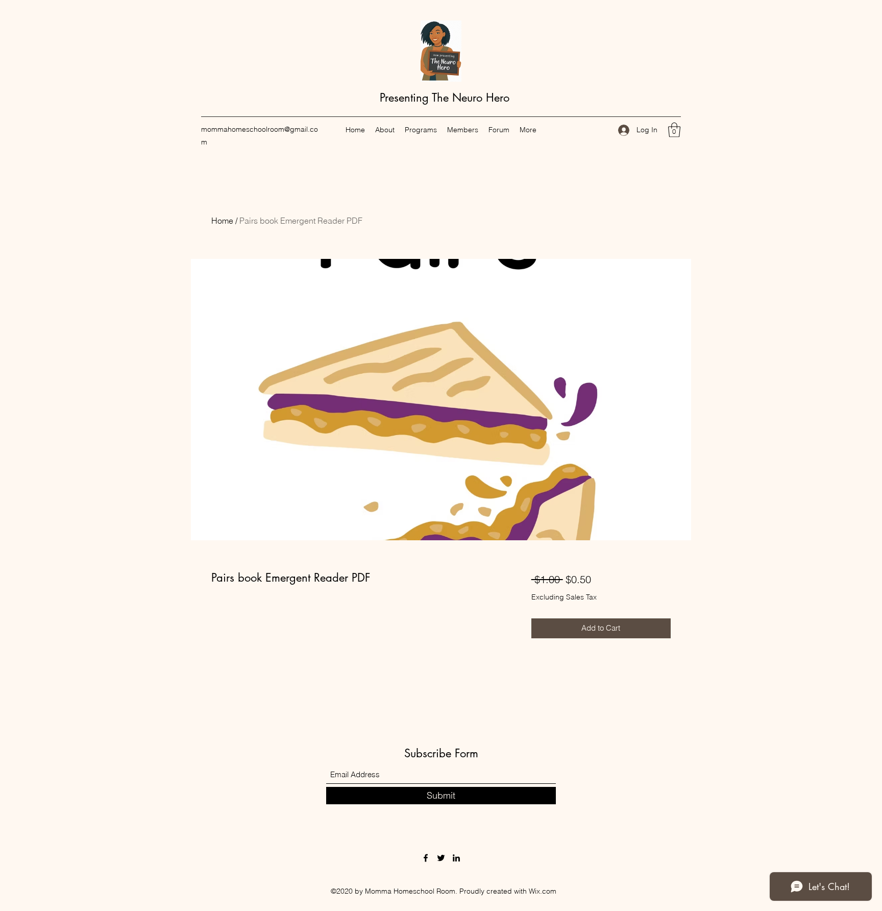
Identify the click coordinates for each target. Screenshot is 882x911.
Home (222, 220)
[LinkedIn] (456, 858)
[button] (674, 130)
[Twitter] (441, 858)
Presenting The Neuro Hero (442, 97)
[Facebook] (426, 858)
